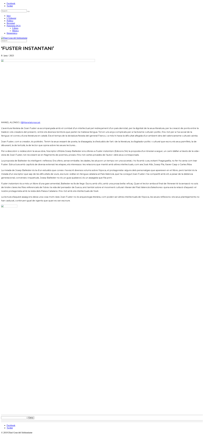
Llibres (15, 28)
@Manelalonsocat (30, 122)
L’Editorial (11, 18)
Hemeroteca (12, 33)
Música (15, 31)
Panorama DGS (14, 26)
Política (10, 21)
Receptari (11, 23)
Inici (9, 16)
